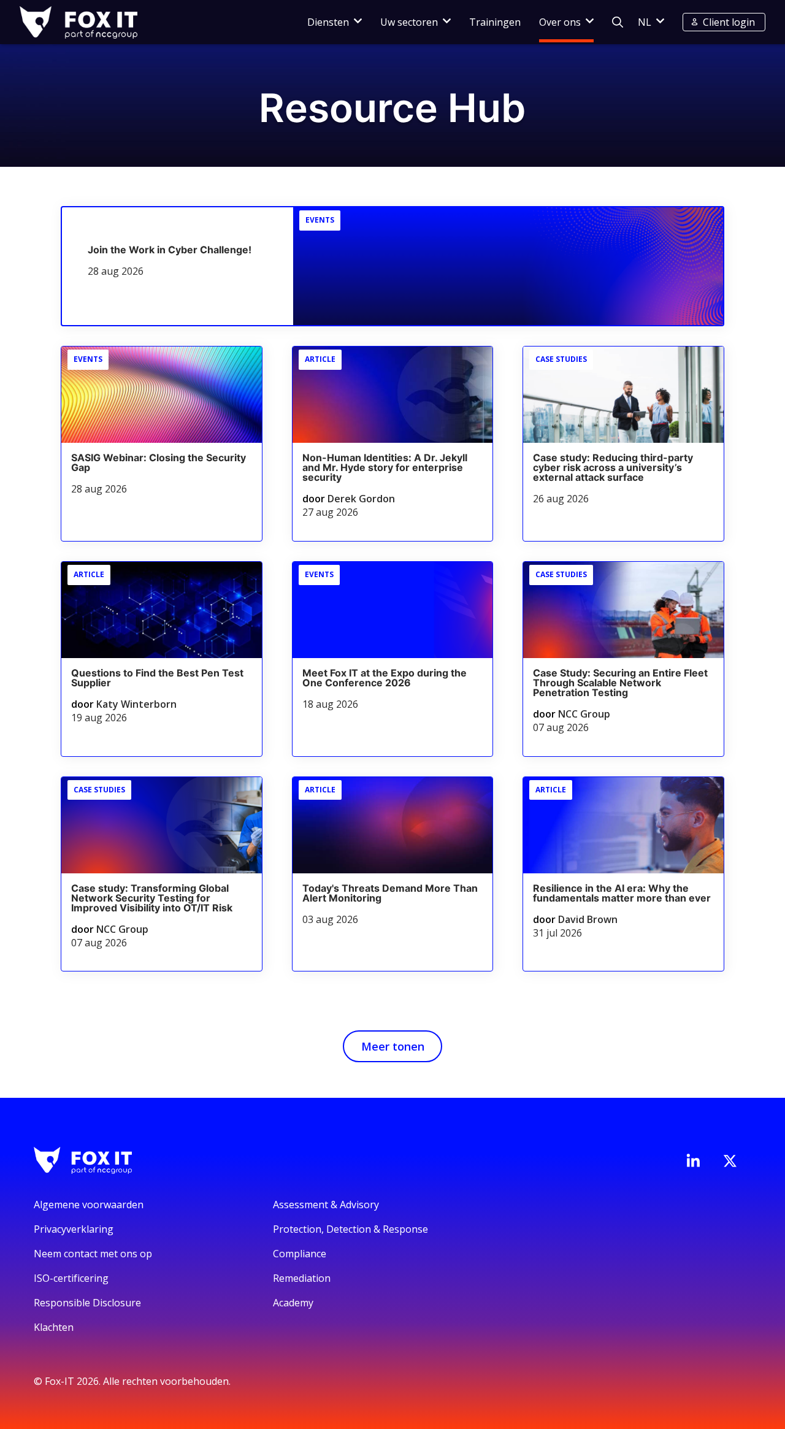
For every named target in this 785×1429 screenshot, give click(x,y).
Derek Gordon (361, 498)
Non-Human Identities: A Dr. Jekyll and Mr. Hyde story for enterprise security (384, 467)
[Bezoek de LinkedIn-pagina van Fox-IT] (693, 1160)
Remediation (302, 1278)
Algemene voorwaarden (89, 1204)
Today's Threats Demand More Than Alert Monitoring (390, 893)
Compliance (299, 1253)
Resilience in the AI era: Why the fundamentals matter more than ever (622, 893)
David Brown (588, 919)
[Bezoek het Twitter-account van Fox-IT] (730, 1161)
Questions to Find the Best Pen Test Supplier (157, 678)
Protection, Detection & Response (350, 1229)
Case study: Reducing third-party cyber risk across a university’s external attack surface (613, 467)
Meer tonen (392, 1046)
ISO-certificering (71, 1278)
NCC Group (584, 714)
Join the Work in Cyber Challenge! (169, 249)
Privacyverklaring (73, 1229)
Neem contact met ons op (93, 1253)
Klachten (54, 1327)
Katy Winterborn (136, 704)
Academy (293, 1302)
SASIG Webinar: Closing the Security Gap (158, 462)
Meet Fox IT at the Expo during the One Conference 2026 (384, 678)
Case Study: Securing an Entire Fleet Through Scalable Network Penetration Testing (620, 683)
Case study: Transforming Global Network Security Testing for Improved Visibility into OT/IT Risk (151, 898)
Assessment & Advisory (326, 1204)
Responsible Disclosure (87, 1302)
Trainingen (495, 22)
